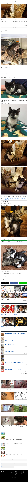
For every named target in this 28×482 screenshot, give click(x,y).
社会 (15, 474)
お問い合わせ (11, 476)
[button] (2, 257)
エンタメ (22, 473)
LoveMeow (4, 276)
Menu (2, 1)
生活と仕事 (22, 472)
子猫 (1, 279)
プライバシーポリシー (15, 476)
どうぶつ (16, 473)
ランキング (22, 471)
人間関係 (16, 472)
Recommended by (24, 300)
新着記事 (16, 471)
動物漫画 (2, 466)
